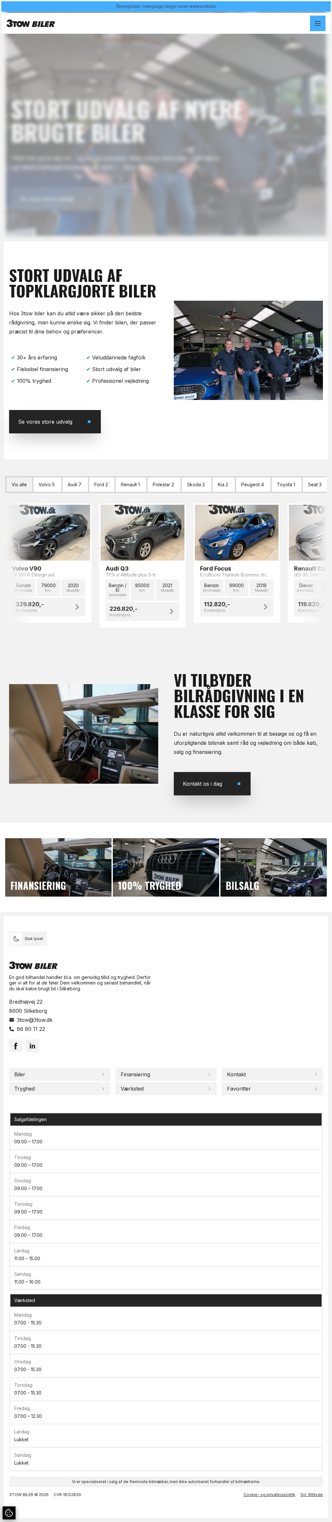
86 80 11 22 (31, 1029)
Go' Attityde (312, 1494)
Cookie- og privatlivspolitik (269, 1494)
